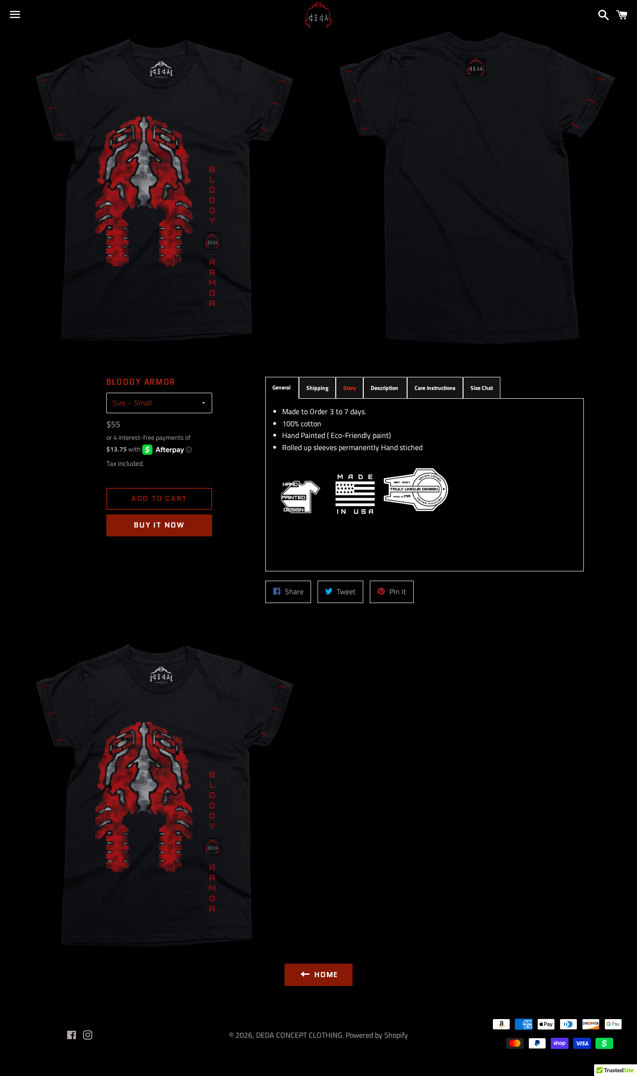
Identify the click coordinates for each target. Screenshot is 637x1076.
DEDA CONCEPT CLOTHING (299, 1035)
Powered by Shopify (377, 1035)
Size (118, 402)
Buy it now (159, 525)
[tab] (282, 388)
